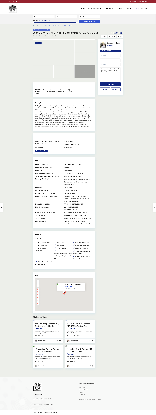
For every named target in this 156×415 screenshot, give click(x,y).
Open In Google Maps (41, 151)
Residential (37, 30)
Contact (129, 8)
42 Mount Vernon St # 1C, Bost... (74, 285)
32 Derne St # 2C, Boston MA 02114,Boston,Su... (78, 324)
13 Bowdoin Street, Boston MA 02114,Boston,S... (47, 350)
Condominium (40, 25)
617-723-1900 (142, 9)
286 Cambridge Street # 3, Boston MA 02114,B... (47, 324)
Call (105, 89)
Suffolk (76, 144)
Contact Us (82, 394)
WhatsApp (116, 89)
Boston (59, 36)
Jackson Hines (42, 340)
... (54, 333)
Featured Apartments (84, 390)
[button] (65, 293)
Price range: (36, 20)
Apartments (82, 387)
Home (83, 8)
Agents (121, 8)
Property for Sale (111, 8)
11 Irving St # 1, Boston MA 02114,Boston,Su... (79, 350)
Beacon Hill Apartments (95, 8)
